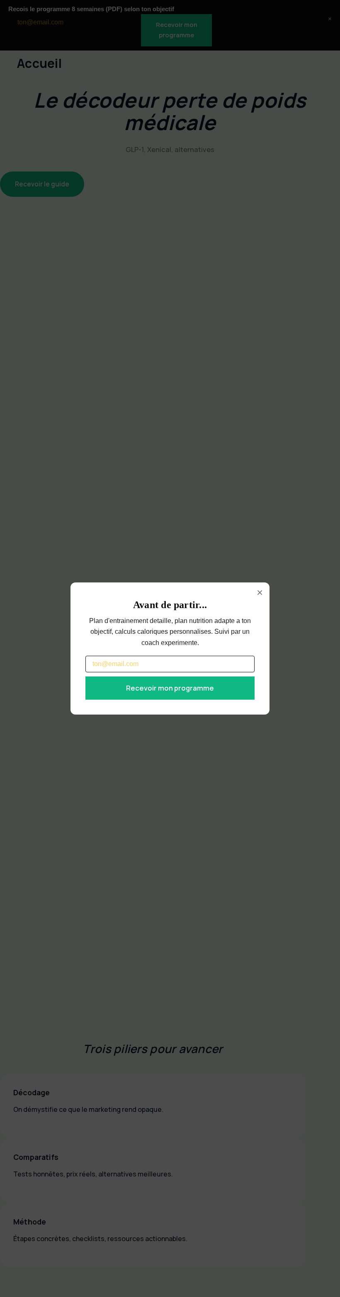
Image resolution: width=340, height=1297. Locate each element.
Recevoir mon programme (170, 688)
